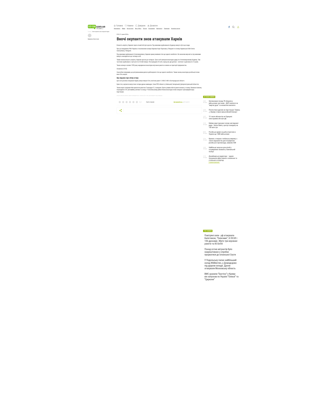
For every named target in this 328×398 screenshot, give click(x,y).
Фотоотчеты (130, 28)
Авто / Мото (138, 28)
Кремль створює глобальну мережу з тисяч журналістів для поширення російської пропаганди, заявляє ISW (223, 141)
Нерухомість (117, 28)
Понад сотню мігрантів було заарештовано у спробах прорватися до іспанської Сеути (220, 252)
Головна (119, 25)
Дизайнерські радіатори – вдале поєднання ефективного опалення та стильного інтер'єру (223, 158)
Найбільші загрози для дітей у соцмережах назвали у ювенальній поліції (222, 149)
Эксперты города (175, 28)
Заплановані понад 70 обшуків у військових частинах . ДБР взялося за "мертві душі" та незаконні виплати (223, 103)
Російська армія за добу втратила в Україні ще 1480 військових (222, 133)
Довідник (141, 25)
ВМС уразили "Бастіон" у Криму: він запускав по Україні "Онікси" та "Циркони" (221, 276)
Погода (145, 28)
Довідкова (166, 28)
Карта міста (159, 28)
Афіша (123, 28)
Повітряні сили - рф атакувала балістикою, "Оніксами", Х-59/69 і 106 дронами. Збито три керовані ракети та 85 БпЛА (220, 239)
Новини (130, 25)
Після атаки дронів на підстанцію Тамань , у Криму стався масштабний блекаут (224, 111)
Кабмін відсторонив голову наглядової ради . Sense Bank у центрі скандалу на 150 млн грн (223, 125)
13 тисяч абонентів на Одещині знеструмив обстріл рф (220, 117)
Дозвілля (154, 25)
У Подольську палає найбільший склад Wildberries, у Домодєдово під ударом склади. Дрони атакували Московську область (220, 264)
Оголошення (151, 28)
